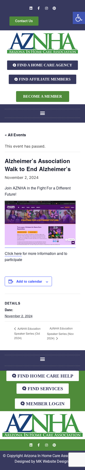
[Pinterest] (54, 8)
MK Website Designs (53, 461)
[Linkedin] (31, 8)
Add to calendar (29, 281)
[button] (79, 18)
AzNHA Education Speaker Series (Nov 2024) (60, 333)
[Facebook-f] (38, 8)
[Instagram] (46, 8)
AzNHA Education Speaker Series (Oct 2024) (27, 333)
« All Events (15, 134)
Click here (13, 253)
